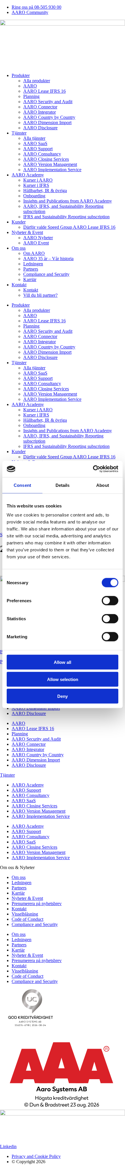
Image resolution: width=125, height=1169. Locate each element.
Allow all (62, 662)
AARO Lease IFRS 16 (44, 91)
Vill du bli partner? (40, 295)
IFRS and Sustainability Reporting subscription (66, 216)
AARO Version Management (50, 164)
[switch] (110, 600)
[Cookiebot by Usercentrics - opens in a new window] (92, 469)
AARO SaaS (35, 143)
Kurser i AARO (38, 180)
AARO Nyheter (38, 237)
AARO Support (38, 148)
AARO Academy (28, 174)
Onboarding (34, 195)
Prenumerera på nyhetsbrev (37, 903)
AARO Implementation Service (52, 169)
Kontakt (19, 284)
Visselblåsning (25, 913)
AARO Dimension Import (47, 122)
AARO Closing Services (46, 159)
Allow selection (62, 679)
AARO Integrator (39, 112)
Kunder (19, 221)
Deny (62, 696)
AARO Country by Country (49, 117)
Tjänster (19, 133)
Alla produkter (36, 80)
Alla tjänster (34, 138)
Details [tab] (63, 484)
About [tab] (102, 484)
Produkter (21, 75)
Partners (30, 269)
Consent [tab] (22, 484)
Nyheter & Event (27, 232)
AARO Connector (40, 106)
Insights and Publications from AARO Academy (67, 201)
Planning (31, 96)
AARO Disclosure (40, 127)
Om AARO (34, 253)
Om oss (19, 248)
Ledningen (33, 263)
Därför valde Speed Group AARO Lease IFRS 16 (69, 227)
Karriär (29, 279)
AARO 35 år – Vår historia (48, 258)
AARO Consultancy (42, 153)
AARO (30, 85)
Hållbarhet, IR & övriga (45, 190)
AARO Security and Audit (47, 101)
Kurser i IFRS (36, 185)
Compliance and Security (46, 274)
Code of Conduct (27, 919)
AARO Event (36, 242)
